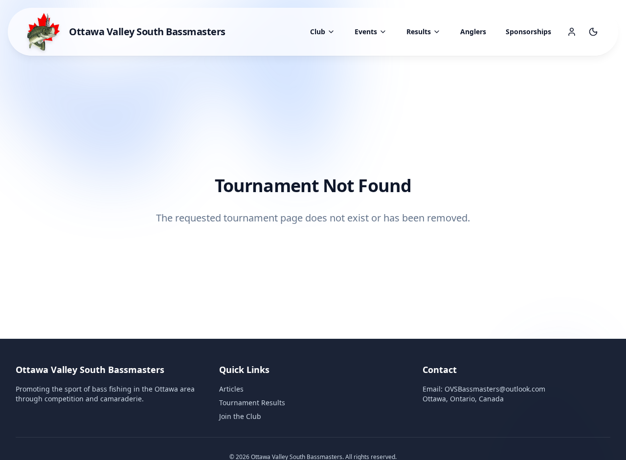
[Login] (572, 32)
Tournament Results (252, 402)
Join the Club (240, 416)
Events (366, 31)
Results (418, 31)
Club (317, 31)
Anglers (473, 31)
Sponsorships (528, 31)
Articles (231, 389)
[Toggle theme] (593, 32)
